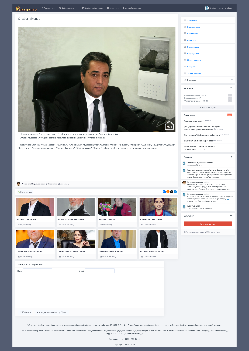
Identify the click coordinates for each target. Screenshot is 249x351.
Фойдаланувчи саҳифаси (221, 8)
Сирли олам (192, 33)
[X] (171, 191)
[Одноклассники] (168, 191)
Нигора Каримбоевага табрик (71, 251)
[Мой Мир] (175, 191)
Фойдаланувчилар (69, 8)
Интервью (191, 66)
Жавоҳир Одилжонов (26, 219)
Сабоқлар (191, 40)
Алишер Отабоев (107, 219)
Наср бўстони (193, 53)
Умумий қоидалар (132, 8)
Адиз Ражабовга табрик (151, 219)
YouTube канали (208, 223)
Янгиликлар (192, 20)
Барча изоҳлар (191, 98)
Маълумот (114, 8)
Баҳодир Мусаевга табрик (152, 251)
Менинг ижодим (194, 60)
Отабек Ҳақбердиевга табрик (30, 251)
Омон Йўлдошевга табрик (111, 251)
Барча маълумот (208, 107)
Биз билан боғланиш (93, 8)
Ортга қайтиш (26, 192)
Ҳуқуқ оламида (193, 27)
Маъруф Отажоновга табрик (71, 219)
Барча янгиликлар (195, 95)
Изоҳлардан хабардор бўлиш (52, 312)
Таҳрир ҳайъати (194, 73)
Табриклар (52, 184)
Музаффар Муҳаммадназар (33, 184)
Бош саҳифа (49, 8)
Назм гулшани (193, 46)
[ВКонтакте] (164, 191)
